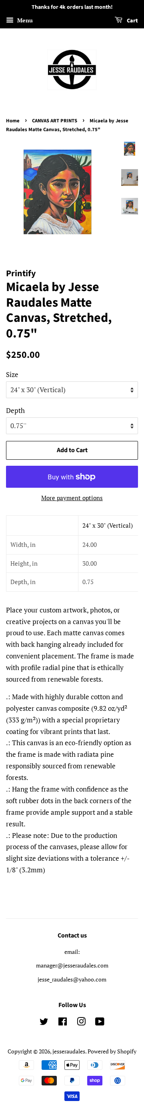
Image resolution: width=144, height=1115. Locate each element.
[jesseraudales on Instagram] (81, 1023)
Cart (132, 21)
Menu (24, 20)
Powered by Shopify (112, 1051)
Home (13, 120)
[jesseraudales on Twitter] (44, 1023)
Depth (15, 410)
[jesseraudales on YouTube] (99, 1023)
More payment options (72, 498)
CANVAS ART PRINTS (54, 120)
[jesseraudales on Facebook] (62, 1023)
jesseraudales (68, 1051)
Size (12, 374)
